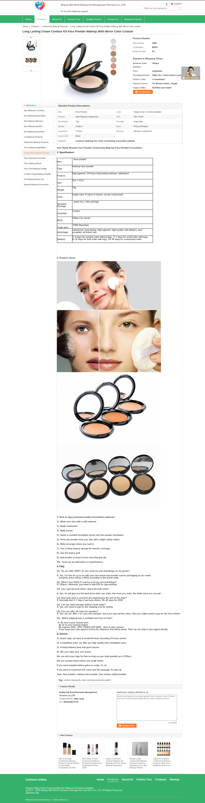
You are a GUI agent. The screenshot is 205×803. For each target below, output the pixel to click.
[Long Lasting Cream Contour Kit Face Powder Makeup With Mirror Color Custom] (86, 100)
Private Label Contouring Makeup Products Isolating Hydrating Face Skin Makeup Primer (138, 763)
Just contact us (60, 799)
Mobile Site (33, 792)
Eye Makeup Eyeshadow (35, 116)
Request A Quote (133, 19)
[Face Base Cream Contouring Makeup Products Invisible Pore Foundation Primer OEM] (92, 749)
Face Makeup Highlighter (35, 147)
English (177, 4)
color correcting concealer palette (96, 680)
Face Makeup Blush (32, 163)
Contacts (160, 779)
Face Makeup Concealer (35, 158)
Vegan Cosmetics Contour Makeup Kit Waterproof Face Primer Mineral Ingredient (116, 762)
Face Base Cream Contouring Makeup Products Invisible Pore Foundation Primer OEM (92, 763)
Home (28, 19)
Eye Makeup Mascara (33, 121)
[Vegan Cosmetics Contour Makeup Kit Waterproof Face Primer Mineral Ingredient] (116, 749)
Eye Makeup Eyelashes (34, 132)
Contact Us (113, 19)
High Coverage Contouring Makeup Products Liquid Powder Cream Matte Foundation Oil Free (68, 763)
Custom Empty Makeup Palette (37, 174)
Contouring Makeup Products (55, 26)
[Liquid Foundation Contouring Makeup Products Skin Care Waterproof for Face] (163, 749)
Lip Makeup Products (33, 137)
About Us (57, 19)
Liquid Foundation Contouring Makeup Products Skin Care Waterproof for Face (162, 762)
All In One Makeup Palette (35, 169)
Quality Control (93, 19)
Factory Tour (74, 19)
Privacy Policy (33, 788)
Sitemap (174, 779)
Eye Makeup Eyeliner (33, 126)
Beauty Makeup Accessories (36, 185)
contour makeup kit (72, 680)
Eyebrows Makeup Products (36, 142)
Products (41, 19)
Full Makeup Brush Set (34, 179)
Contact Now (144, 92)
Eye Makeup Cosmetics (34, 110)
